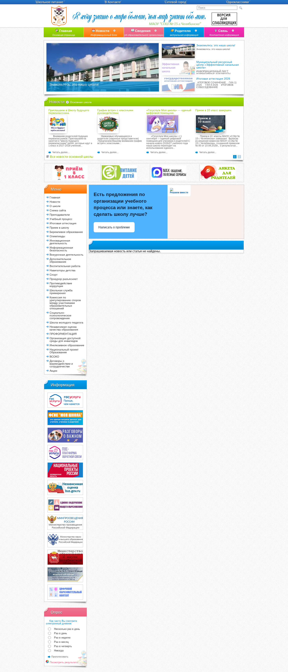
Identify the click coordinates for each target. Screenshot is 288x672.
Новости (104, 32)
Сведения (144, 32)
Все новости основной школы (71, 156)
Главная (63, 32)
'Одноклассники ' (238, 2)
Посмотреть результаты (63, 662)
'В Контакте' (112, 2)
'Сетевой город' (175, 2)
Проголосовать (59, 656)
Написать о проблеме (114, 227)
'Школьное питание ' (50, 2)
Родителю (184, 32)
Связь (224, 32)
